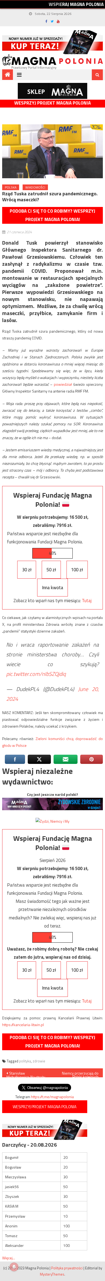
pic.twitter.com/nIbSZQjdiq (36, 674)
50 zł (51, 569)
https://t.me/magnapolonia (52, 1097)
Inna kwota (52, 587)
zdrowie (39, 1061)
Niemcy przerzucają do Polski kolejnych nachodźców (80, 1073)
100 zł (77, 569)
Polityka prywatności (67, 1268)
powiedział (63, 384)
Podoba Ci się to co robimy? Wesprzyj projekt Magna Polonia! (52, 215)
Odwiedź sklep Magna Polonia (52, 91)
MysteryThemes (52, 1274)
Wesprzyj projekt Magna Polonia (52, 103)
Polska (10, 187)
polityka (25, 1061)
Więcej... (8, 1258)
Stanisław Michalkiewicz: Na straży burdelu (25, 1073)
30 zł (27, 569)
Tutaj (87, 600)
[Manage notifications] (14, 1267)
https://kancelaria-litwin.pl (23, 1024)
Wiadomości (35, 187)
